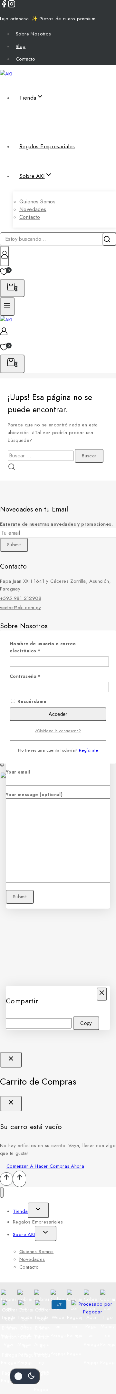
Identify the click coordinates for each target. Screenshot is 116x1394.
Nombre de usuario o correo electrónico (43, 647)
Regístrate (88, 750)
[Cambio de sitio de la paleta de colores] (25, 1376)
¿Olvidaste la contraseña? (58, 731)
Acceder (58, 714)
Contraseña (38, 676)
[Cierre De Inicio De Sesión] (11, 1059)
